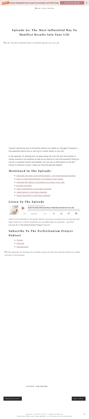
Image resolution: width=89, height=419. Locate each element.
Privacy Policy (40, 414)
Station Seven (66, 416)
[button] (44, 3)
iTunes (19, 240)
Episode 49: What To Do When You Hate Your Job (40, 182)
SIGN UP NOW (72, 3)
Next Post (79, 398)
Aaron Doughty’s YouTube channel (33, 195)
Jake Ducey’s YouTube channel (31, 192)
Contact (29, 414)
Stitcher (20, 243)
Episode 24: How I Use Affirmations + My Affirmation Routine (45, 175)
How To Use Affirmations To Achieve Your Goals (39, 179)
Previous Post (12, 398)
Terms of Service (56, 414)
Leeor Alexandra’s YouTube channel (33, 189)
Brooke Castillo (24, 185)
